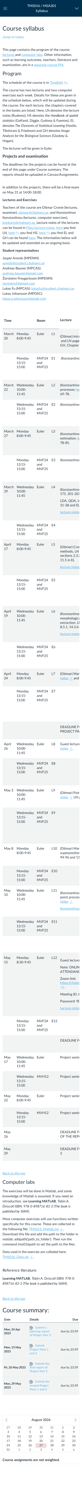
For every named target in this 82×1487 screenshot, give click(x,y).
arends (7, 263)
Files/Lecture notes (40, 228)
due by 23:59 (69, 1331)
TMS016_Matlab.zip (44, 1229)
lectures (9, 55)
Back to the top (14, 1173)
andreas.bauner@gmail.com (23, 273)
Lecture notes (70, 1008)
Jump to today (13, 37)
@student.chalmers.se (28, 263)
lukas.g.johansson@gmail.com (24, 298)
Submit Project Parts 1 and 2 (39, 1349)
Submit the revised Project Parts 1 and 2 (39, 1385)
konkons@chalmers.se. (20, 222)
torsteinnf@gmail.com (19, 283)
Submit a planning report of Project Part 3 (40, 1331)
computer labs (31, 55)
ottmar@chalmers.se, (34, 212)
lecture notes (69, 512)
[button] (42, 8)
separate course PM (48, 65)
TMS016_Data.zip (16, 1257)
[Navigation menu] (77, 8)
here (59, 228)
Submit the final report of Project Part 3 (39, 1367)
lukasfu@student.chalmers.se (52, 288)
